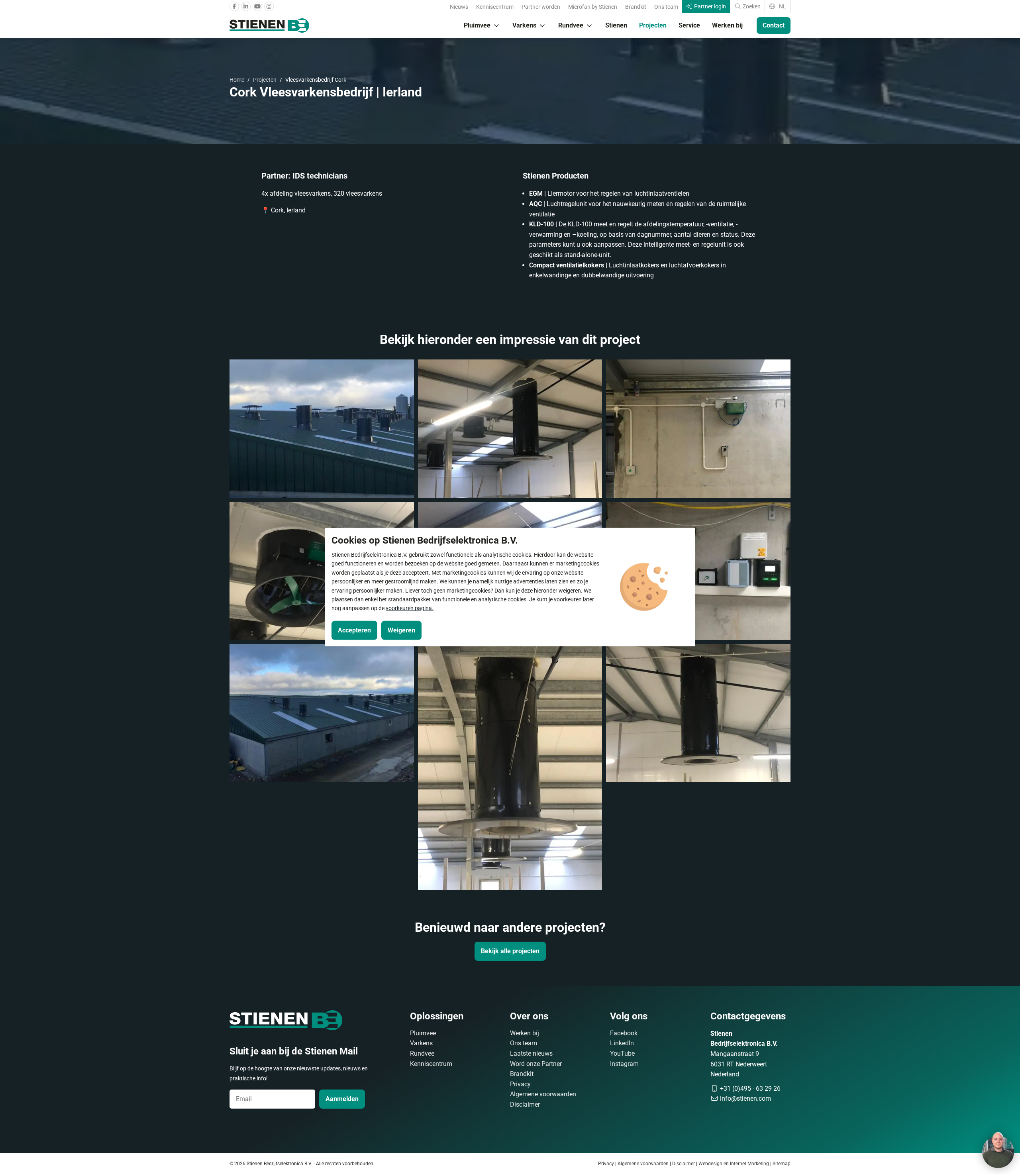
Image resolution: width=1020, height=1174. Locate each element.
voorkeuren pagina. (410, 608)
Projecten (653, 25)
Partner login (709, 6)
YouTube (622, 1053)
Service (689, 25)
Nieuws (459, 7)
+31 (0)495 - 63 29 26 (749, 1088)
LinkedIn (622, 1043)
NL (782, 6)
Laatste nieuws (531, 1053)
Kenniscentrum (495, 7)
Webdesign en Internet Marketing (733, 1163)
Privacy (520, 1084)
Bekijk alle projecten (510, 951)
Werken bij (727, 25)
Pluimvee (477, 25)
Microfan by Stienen (592, 7)
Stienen (616, 25)
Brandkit (635, 7)
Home (237, 80)
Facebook (624, 1033)
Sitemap (781, 1163)
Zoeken (751, 6)
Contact (774, 25)
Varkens (524, 25)
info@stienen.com (744, 1098)
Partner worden (541, 7)
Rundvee (570, 25)
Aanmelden (342, 1099)
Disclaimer (525, 1104)
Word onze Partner (536, 1064)
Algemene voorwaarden (543, 1094)
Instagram (624, 1064)
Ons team (666, 7)
